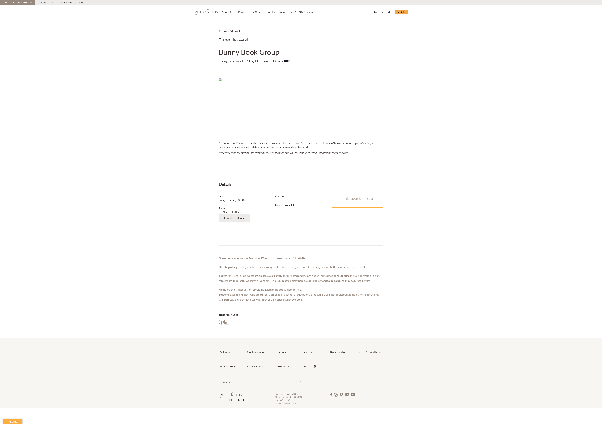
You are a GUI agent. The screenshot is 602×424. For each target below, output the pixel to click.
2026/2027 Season (303, 12)
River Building (338, 352)
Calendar (308, 352)
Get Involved (382, 12)
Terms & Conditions (369, 352)
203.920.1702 (282, 400)
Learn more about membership (283, 289)
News (282, 12)
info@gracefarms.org (286, 403)
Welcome (224, 352)
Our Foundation (256, 352)
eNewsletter (282, 366)
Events (270, 12)
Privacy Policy (255, 366)
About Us (228, 12)
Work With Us (227, 366)
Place (241, 12)
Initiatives (280, 352)
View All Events (232, 31)
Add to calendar (236, 218)
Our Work (256, 12)
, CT (284, 205)
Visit (401, 11)
